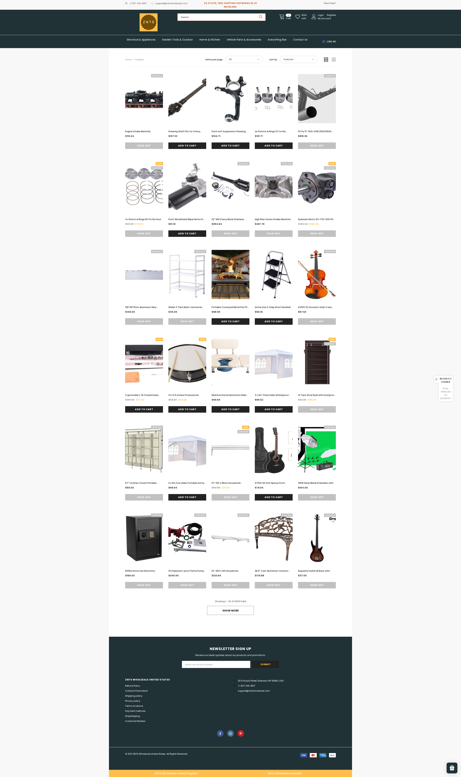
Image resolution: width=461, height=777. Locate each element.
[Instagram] (230, 733)
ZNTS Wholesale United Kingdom (176, 773)
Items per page (214, 59)
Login (321, 15)
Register (331, 15)
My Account (324, 18)
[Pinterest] (241, 733)
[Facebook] (220, 733)
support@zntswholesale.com (171, 3)
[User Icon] (313, 16)
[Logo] (148, 22)
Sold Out (144, 145)
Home (128, 59)
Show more (230, 610)
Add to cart (187, 145)
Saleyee (139, 59)
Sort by (273, 59)
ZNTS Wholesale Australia (284, 773)
